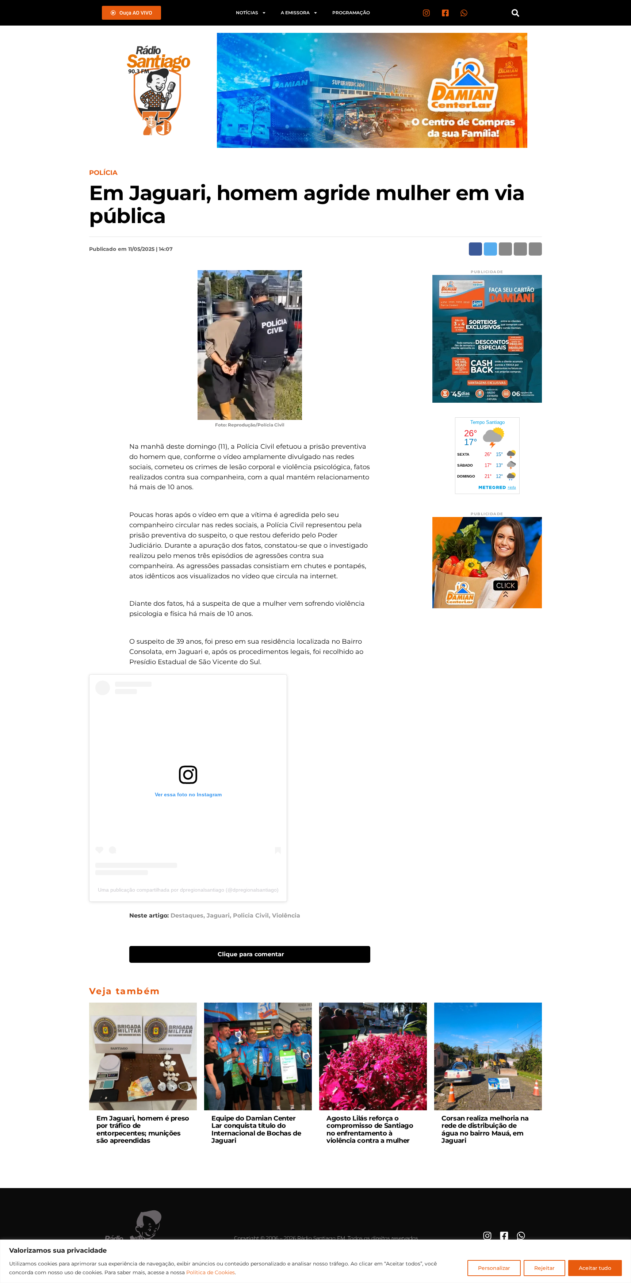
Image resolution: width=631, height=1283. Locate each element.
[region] (315, 1261)
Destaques (187, 916)
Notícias (247, 12)
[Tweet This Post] (490, 249)
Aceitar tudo (595, 1268)
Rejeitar (544, 1268)
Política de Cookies (210, 1272)
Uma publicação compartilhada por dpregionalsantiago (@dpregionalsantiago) (188, 890)
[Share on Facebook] (475, 249)
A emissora (295, 12)
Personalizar (494, 1268)
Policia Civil (251, 916)
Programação (351, 12)
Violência (286, 916)
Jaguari (218, 916)
